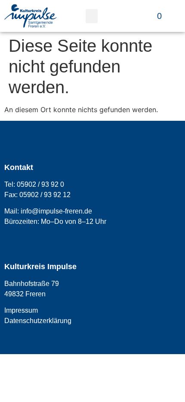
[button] (92, 16)
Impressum (21, 310)
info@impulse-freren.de (56, 211)
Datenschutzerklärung (37, 320)
